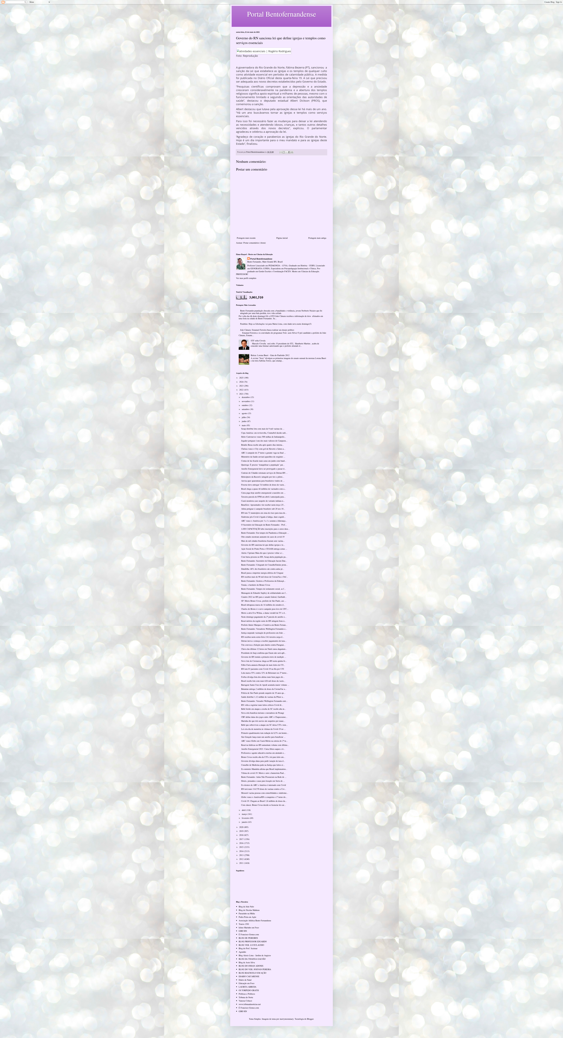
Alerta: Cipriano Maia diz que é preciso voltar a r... (262, 552)
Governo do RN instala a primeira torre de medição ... (263, 656)
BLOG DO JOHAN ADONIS (251, 965)
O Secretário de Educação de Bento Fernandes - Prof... (264, 524)
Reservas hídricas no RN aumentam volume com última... (265, 745)
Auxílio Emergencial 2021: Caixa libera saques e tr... (263, 749)
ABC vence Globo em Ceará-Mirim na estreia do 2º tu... (264, 740)
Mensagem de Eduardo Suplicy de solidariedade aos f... (264, 593)
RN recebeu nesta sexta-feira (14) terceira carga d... (262, 636)
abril (244, 810)
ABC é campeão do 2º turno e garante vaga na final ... (263, 452)
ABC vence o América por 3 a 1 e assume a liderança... (264, 520)
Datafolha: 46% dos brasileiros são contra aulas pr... (262, 568)
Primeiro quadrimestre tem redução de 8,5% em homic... (265, 733)
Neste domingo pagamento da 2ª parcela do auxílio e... (263, 616)
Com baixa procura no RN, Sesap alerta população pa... (264, 556)
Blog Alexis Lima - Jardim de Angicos (255, 955)
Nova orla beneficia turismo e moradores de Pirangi (262, 712)
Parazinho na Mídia (247, 913)
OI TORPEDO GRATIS (249, 990)
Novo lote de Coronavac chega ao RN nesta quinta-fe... (264, 661)
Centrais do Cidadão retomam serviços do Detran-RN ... (264, 472)
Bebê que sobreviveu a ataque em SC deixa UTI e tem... (264, 724)
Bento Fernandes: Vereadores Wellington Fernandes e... (264, 628)
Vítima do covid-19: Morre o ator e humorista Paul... (263, 773)
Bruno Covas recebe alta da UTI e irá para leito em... (263, 757)
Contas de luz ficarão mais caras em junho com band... (263, 460)
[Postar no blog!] (283, 152)
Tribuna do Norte (246, 997)
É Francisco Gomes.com (249, 934)
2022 (241, 389)
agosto (245, 413)
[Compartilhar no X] (286, 152)
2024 (241, 381)
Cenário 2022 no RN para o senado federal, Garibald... (264, 596)
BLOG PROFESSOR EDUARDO (253, 941)
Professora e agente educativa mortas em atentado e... (263, 752)
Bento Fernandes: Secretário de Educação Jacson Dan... (264, 560)
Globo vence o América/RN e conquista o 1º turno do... (264, 797)
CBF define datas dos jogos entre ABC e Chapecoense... (264, 717)
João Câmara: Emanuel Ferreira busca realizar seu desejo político (267, 329)
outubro (245, 405)
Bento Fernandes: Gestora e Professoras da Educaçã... (263, 580)
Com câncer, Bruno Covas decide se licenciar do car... (263, 805)
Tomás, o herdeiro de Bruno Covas (255, 584)
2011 (241, 863)
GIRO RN (243, 930)
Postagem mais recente (246, 238)
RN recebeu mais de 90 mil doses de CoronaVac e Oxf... (264, 576)
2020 (241, 827)
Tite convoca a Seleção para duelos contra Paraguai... (263, 644)
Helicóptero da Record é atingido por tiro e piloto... (262, 476)
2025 (241, 377)
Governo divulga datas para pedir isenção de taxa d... (263, 761)
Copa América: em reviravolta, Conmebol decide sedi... (264, 432)
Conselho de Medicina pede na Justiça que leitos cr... (263, 765)
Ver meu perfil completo (246, 278)
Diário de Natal (245, 979)
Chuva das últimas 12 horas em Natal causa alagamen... (264, 649)
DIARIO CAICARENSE (249, 976)
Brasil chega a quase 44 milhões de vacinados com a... (263, 488)
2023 (241, 385)
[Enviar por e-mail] (280, 152)
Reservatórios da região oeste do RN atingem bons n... (263, 621)
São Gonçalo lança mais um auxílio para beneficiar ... (263, 737)
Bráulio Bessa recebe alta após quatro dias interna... (262, 444)
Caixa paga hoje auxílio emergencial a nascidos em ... (263, 492)
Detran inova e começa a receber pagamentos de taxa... (264, 640)
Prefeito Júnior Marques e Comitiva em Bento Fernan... (264, 624)
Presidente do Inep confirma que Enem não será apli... (263, 652)
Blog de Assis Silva (247, 962)
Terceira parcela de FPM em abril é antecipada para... (263, 496)
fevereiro (246, 818)
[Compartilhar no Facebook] (289, 152)
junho (244, 421)
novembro (246, 401)
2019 (241, 831)
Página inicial (282, 238)
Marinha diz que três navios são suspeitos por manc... (263, 721)
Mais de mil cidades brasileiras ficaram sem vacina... (263, 540)
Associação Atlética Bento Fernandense (255, 920)
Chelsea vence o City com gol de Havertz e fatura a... (263, 448)
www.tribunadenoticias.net (250, 1004)
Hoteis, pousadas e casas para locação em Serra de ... (263, 780)
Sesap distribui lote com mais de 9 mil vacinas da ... (262, 428)
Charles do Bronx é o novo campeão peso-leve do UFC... (265, 608)
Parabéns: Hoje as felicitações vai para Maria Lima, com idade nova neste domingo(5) (276, 323)
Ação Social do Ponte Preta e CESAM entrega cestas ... (264, 548)
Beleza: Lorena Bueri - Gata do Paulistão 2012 (270, 355)
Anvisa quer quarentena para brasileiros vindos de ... (263, 480)
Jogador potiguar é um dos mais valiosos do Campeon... (264, 440)
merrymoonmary (287, 1018)
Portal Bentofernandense (261, 258)
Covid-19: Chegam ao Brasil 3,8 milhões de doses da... (264, 801)
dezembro (246, 397)
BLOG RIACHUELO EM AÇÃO (252, 972)
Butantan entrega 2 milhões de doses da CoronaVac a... (264, 689)
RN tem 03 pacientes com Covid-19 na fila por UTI (262, 668)
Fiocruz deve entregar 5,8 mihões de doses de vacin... (263, 484)
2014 (241, 851)
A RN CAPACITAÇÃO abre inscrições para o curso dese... (265, 528)
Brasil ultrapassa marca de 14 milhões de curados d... (263, 604)
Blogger (310, 1018)
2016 (241, 843)
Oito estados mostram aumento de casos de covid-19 (262, 536)
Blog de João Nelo (246, 906)
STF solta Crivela (258, 340)
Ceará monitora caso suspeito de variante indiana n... (263, 500)
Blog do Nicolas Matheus (249, 910)
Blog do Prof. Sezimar (248, 948)
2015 (241, 847)
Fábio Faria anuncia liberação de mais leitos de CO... (263, 665)
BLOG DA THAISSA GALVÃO (252, 958)
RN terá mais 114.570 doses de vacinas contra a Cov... (263, 789)
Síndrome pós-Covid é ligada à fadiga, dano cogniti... (263, 516)
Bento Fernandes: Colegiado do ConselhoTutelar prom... (264, 564)
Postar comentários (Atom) (254, 242)
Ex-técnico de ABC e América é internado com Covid (263, 785)
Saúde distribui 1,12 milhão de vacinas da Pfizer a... (262, 696)
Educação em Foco (246, 983)
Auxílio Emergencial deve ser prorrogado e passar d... (263, 468)
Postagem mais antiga (317, 238)
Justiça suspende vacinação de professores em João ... (263, 632)
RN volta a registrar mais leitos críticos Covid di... (262, 705)
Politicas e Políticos (247, 993)
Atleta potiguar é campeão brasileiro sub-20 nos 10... (263, 508)
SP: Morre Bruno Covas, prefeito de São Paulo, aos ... (263, 600)
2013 (241, 855)
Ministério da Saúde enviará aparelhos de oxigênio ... (263, 456)
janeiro (245, 822)
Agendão (242, 951)
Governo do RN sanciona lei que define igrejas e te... (263, 544)
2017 (241, 839)
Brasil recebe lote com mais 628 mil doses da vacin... (263, 680)
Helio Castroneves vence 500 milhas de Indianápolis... (263, 436)
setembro (246, 409)
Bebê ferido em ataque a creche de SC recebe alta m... (263, 708)
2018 (241, 835)
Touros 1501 (244, 924)
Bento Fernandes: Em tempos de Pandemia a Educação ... (265, 532)
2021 (241, 393)
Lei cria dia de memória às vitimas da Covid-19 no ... (263, 729)
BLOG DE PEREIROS (248, 938)
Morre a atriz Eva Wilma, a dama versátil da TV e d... (263, 612)
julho (244, 417)
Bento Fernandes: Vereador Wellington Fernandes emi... (264, 701)
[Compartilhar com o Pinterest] (292, 152)
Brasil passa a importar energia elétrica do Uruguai (262, 572)
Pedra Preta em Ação (247, 917)
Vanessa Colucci (245, 1000)
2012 (241, 859)
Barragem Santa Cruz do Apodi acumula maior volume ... (265, 684)
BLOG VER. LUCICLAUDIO (251, 945)
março (244, 814)
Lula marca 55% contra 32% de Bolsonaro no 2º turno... (264, 672)
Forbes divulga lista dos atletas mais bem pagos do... (263, 677)
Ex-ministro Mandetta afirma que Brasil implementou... (264, 769)
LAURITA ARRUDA (247, 986)
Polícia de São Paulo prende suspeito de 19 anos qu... (263, 693)
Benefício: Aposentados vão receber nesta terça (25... (263, 504)
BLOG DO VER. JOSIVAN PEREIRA (255, 969)
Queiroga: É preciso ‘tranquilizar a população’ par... (263, 464)
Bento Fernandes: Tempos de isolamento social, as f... (263, 588)
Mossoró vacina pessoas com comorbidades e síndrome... (264, 793)
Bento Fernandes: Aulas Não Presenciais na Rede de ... (263, 777)
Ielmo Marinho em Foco (249, 927)
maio (244, 425)
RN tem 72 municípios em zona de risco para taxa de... (264, 512)
